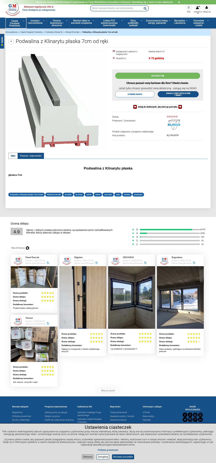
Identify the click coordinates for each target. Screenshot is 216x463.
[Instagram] (190, 419)
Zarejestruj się (198, 12)
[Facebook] (185, 415)
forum (98, 195)
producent (138, 195)
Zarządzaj (103, 457)
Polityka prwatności (108, 450)
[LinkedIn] (200, 419)
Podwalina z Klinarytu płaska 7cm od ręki (26, 195)
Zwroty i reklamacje (21, 420)
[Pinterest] (195, 419)
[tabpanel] (108, 181)
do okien (68, 195)
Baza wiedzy (148, 416)
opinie (89, 195)
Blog (188, 12)
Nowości (147, 420)
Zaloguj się (207, 12)
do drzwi (79, 195)
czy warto (108, 195)
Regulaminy (17, 412)
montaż (127, 195)
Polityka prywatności (21, 416)
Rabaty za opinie (52, 416)
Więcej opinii (108, 390)
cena (118, 195)
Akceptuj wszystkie (123, 457)
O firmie (146, 412)
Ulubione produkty (118, 420)
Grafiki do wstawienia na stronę (59, 420)
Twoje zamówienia (118, 412)
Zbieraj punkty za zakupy (56, 412)
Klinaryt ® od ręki (54, 195)
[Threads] (200, 415)
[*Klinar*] (174, 124)
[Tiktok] (190, 415)
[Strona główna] (12, 8)
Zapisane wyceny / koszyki (122, 416)
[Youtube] (195, 415)
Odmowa (87, 457)
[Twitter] (185, 419)
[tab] (13, 156)
